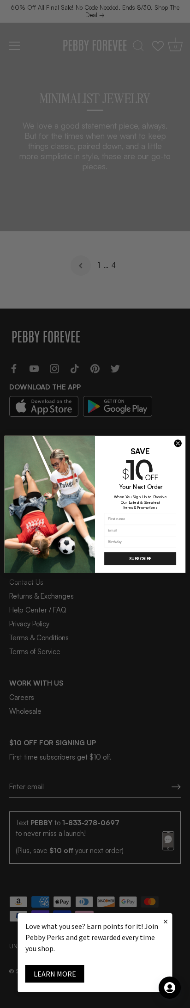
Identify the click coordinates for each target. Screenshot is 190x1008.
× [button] (165, 921)
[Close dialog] (178, 443)
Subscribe (140, 558)
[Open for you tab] (170, 988)
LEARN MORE (55, 973)
